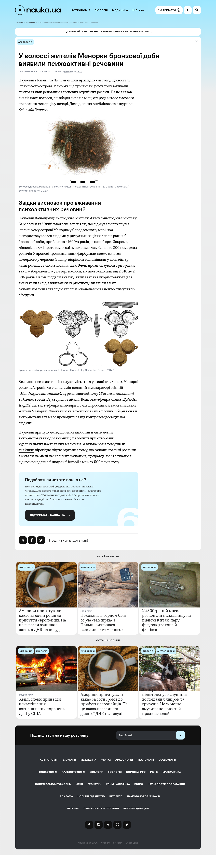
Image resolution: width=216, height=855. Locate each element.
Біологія (101, 10)
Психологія (48, 772)
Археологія (30, 22)
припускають (46, 432)
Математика (172, 772)
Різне (154, 772)
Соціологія (167, 759)
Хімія (79, 784)
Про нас (73, 808)
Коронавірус (136, 772)
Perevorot (117, 842)
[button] (169, 10)
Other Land (132, 842)
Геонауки (94, 784)
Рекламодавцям (136, 808)
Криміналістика (118, 784)
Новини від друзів (91, 796)
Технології (145, 759)
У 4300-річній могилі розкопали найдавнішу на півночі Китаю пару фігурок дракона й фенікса (166, 620)
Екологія (96, 772)
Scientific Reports (73, 71)
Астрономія (81, 10)
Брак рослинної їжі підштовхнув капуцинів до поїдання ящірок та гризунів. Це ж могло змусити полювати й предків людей (164, 701)
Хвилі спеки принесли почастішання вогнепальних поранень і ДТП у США (43, 706)
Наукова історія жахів (143, 796)
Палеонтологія (73, 772)
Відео (138, 784)
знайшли (26, 450)
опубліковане (104, 104)
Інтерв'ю (116, 796)
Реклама (66, 796)
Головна (20, 22)
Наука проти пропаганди (166, 784)
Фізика (106, 759)
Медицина (120, 10)
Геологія (115, 772)
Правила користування (101, 808)
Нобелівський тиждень (53, 784)
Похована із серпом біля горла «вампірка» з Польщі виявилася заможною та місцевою (103, 622)
